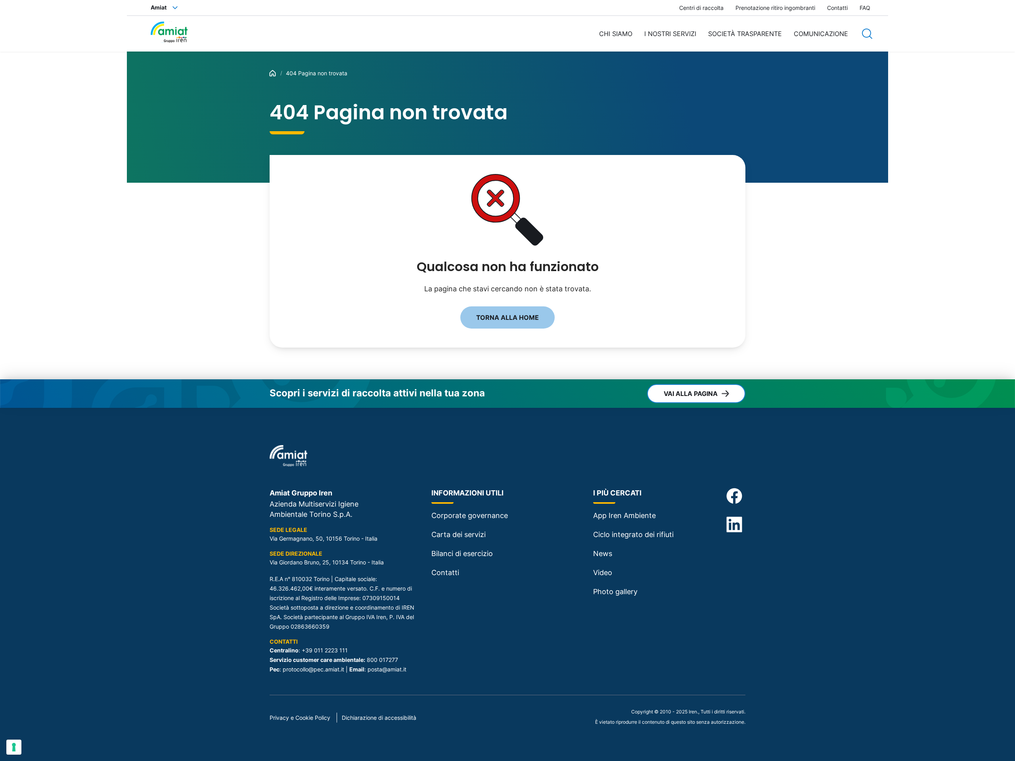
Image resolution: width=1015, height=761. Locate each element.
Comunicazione (821, 34)
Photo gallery (615, 591)
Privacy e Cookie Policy (300, 717)
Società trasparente (745, 34)
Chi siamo (615, 34)
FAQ (865, 7)
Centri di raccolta (701, 7)
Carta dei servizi (458, 534)
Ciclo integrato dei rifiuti (633, 534)
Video (602, 572)
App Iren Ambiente (624, 515)
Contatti (837, 7)
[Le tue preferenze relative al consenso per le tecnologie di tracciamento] (13, 747)
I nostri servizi (670, 34)
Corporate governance (469, 515)
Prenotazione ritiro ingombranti (775, 7)
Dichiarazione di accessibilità (379, 717)
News (602, 553)
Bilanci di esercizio (462, 553)
